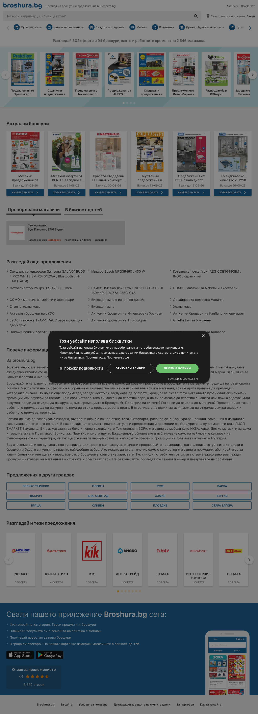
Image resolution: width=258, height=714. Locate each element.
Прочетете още (118, 357)
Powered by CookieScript (183, 378)
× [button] (203, 335)
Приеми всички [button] (177, 368)
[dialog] (129, 357)
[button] (81, 368)
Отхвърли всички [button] (130, 368)
